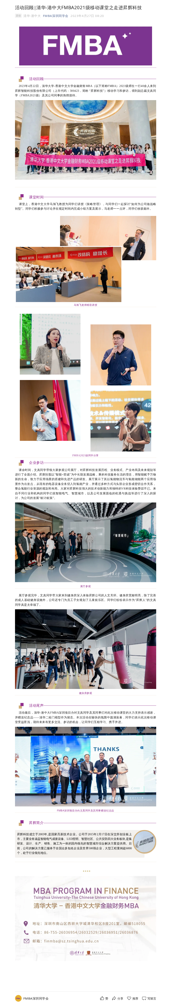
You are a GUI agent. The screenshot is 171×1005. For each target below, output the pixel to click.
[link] (36, 998)
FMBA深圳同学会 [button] (55, 16)
